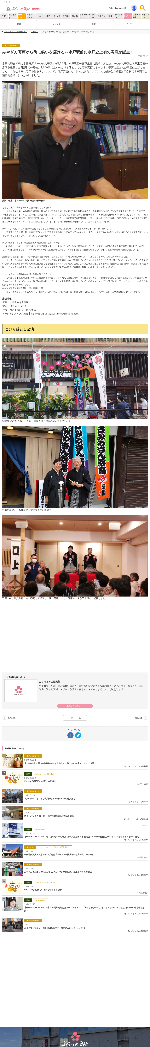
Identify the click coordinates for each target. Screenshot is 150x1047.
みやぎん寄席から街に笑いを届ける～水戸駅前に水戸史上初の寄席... (68, 32)
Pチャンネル (21, 16)
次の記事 (10, 718)
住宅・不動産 (136, 16)
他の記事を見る (73, 706)
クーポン (57, 16)
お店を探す (12, 16)
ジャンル (56, 24)
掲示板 (75, 16)
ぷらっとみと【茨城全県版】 (15, 32)
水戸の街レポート (11, 46)
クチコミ (66, 16)
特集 (110, 16)
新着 (19, 24)
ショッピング (119, 16)
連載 (94, 24)
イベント (39, 16)
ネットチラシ (83, 16)
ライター (131, 24)
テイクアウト (145, 16)
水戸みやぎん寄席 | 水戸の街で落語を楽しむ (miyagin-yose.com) (44, 313)
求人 (48, 16)
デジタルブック (92, 16)
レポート (128, 16)
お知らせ (101, 16)
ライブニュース (30, 16)
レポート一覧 (75, 718)
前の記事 (139, 718)
